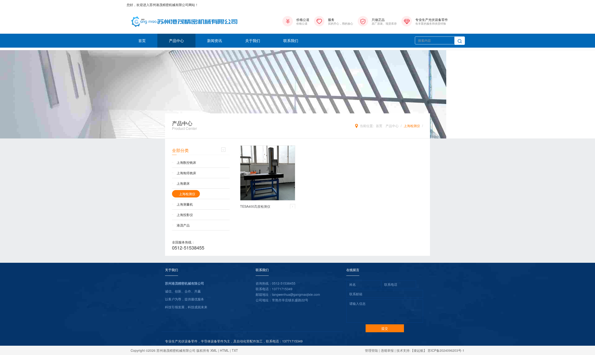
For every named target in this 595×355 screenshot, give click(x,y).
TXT (235, 350)
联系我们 (290, 40)
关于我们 (252, 40)
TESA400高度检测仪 (255, 206)
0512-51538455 (188, 247)
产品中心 (176, 40)
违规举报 (387, 350)
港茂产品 (183, 225)
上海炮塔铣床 (186, 173)
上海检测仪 (412, 125)
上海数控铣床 (186, 162)
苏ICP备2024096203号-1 (446, 350)
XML (213, 350)
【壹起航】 (418, 350)
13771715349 (282, 288)
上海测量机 (185, 204)
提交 (384, 328)
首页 (142, 40)
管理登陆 (371, 350)
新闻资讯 (214, 40)
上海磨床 (183, 183)
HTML (224, 350)
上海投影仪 (185, 214)
